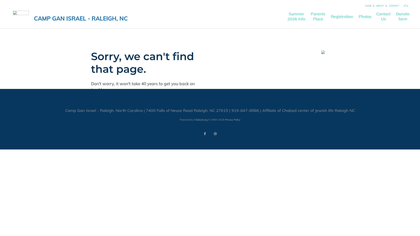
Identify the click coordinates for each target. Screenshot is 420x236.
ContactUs (383, 16)
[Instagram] (215, 134)
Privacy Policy (232, 119)
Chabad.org (201, 119)
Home (368, 5)
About (380, 5)
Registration (342, 16)
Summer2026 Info (296, 16)
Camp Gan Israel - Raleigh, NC (81, 18)
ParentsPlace (318, 16)
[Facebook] (205, 134)
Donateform (403, 16)
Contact (394, 5)
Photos (365, 16)
